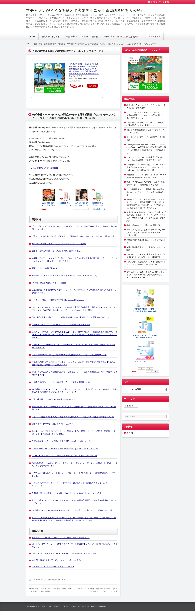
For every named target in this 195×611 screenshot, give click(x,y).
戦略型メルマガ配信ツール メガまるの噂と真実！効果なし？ (58, 251)
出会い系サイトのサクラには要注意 (82, 36)
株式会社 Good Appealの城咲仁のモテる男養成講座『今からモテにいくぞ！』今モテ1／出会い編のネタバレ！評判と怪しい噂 (145, 167)
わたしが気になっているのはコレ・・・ (47, 168)
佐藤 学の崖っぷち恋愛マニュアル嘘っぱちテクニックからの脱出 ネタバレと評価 (66, 493)
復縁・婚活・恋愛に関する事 (54, 580)
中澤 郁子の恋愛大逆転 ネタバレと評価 (49, 283)
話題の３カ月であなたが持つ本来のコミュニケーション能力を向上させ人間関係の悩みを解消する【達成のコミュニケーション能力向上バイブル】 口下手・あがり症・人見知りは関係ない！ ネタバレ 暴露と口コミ (74, 335)
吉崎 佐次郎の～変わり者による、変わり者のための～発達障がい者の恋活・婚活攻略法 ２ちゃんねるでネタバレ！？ (145, 274)
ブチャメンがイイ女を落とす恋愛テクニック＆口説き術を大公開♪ (84, 10)
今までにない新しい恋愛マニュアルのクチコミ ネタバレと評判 (59, 244)
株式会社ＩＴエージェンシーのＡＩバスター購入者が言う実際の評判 (61, 538)
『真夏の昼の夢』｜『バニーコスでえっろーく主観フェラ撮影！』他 (61, 382)
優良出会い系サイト (51, 36)
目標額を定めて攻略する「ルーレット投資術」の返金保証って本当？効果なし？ (65, 553)
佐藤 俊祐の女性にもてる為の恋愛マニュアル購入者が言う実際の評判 (61, 325)
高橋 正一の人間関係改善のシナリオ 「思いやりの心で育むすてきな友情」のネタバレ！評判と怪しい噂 (145, 232)
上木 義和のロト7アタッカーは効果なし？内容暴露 (53, 566)
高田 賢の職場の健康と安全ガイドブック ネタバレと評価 (56, 560)
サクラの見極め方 (152, 36)
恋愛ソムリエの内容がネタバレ (45, 268)
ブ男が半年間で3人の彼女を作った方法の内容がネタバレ (55, 399)
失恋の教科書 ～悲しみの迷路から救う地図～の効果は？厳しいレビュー (62, 441)
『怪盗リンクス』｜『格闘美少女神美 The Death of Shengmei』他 (59, 300)
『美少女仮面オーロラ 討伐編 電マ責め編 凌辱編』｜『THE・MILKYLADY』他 (65, 448)
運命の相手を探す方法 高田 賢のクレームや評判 (52, 424)
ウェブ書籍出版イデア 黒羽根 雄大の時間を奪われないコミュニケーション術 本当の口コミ (145, 192)
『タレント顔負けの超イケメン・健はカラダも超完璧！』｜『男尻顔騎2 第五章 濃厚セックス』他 (73, 417)
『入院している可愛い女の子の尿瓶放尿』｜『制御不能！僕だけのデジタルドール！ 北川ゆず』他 (73, 236)
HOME (32, 36)
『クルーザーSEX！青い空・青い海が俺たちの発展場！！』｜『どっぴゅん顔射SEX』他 (69, 355)
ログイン (130, 433)
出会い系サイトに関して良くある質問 (121, 36)
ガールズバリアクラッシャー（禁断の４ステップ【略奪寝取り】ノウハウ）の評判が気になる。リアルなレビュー (145, 115)
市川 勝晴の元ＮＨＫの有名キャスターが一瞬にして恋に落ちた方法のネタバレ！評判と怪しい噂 (72, 510)
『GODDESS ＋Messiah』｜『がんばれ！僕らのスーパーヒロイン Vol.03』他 (64, 456)
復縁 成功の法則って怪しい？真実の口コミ (145, 225)
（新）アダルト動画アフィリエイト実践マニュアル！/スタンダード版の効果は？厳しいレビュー (145, 264)
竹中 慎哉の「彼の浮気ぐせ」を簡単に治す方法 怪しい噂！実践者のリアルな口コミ (67, 275)
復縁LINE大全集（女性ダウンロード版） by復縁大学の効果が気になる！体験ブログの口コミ (70, 317)
